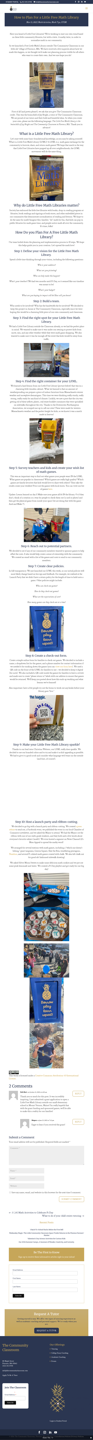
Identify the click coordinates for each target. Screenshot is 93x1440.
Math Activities (44, 22)
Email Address (18, 1270)
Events (53, 1361)
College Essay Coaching (59, 1353)
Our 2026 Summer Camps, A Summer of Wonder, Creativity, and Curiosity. (46, 1242)
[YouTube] (85, 2)
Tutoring (54, 1349)
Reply (78, 1093)
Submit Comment (71, 1199)
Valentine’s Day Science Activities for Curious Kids (46, 1239)
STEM (64, 22)
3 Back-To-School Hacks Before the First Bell (46, 1230)
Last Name (17, 1286)
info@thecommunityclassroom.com (15, 1370)
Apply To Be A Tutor (10, 1375)
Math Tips (56, 22)
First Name (17, 1278)
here (50, 489)
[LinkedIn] (82, 2)
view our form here (63, 666)
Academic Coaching (58, 1357)
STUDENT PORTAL (12, 2)
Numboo (13, 854)
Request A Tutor (46, 1330)
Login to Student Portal (58, 1421)
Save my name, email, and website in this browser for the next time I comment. (46, 1192)
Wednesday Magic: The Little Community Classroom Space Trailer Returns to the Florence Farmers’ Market (46, 1234)
